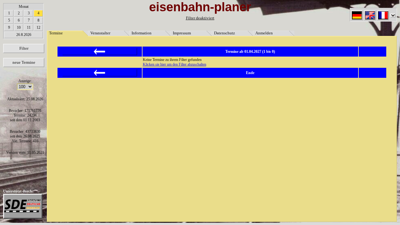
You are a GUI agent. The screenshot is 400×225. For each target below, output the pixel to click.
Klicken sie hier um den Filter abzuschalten (174, 64)
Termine (56, 33)
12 (38, 27)
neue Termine (23, 62)
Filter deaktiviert (200, 18)
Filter (23, 48)
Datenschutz (224, 33)
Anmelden (264, 33)
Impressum (182, 33)
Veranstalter (100, 33)
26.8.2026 (23, 34)
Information (142, 33)
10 (19, 27)
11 (29, 27)
